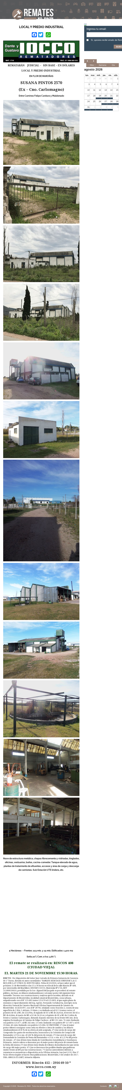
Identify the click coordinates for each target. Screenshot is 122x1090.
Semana (102, 65)
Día (113, 65)
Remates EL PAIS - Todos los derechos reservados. (36, 1086)
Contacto (103, 1086)
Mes (92, 65)
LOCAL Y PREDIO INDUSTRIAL (41, 27)
